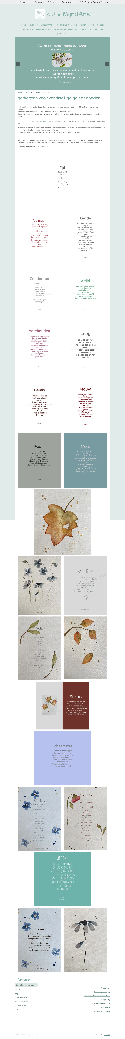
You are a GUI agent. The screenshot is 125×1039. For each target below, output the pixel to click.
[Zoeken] (96, 29)
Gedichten (28, 93)
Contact (18, 1009)
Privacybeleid (105, 1007)
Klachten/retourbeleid (101, 1011)
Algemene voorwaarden (101, 1003)
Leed (47, 93)
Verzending (105, 988)
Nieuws (17, 990)
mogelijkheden (20, 1005)
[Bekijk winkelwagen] (102, 29)
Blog (16, 993)
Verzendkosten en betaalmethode (97, 996)
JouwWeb (107, 1035)
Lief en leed (39, 93)
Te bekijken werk (21, 997)
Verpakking (105, 1000)
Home (20, 93)
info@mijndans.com (44, 121)
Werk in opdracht (21, 1001)
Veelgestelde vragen (102, 992)
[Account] (90, 29)
